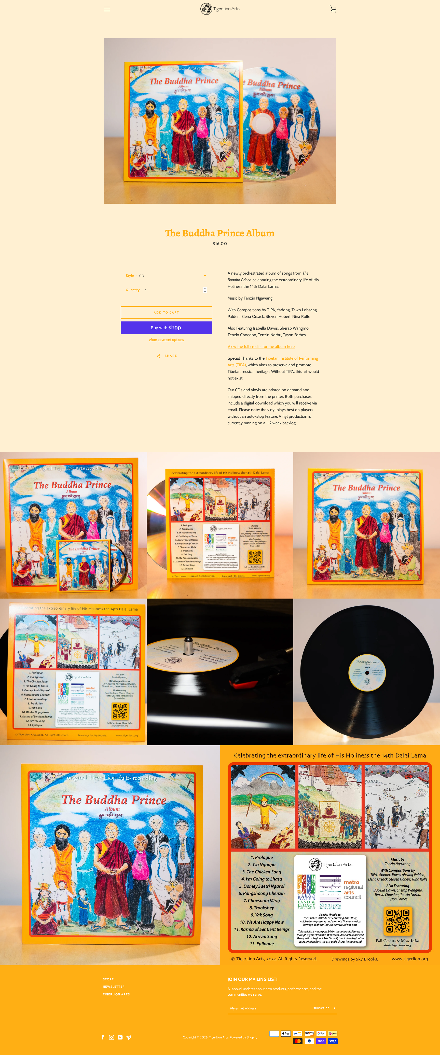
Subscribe (322, 1008)
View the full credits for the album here (261, 346)
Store (108, 979)
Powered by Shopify (243, 1037)
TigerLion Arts (116, 994)
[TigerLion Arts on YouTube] (120, 1037)
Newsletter (114, 987)
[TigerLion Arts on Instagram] (111, 1037)
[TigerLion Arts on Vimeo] (128, 1037)
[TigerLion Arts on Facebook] (102, 1037)
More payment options (166, 339)
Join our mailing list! (253, 979)
